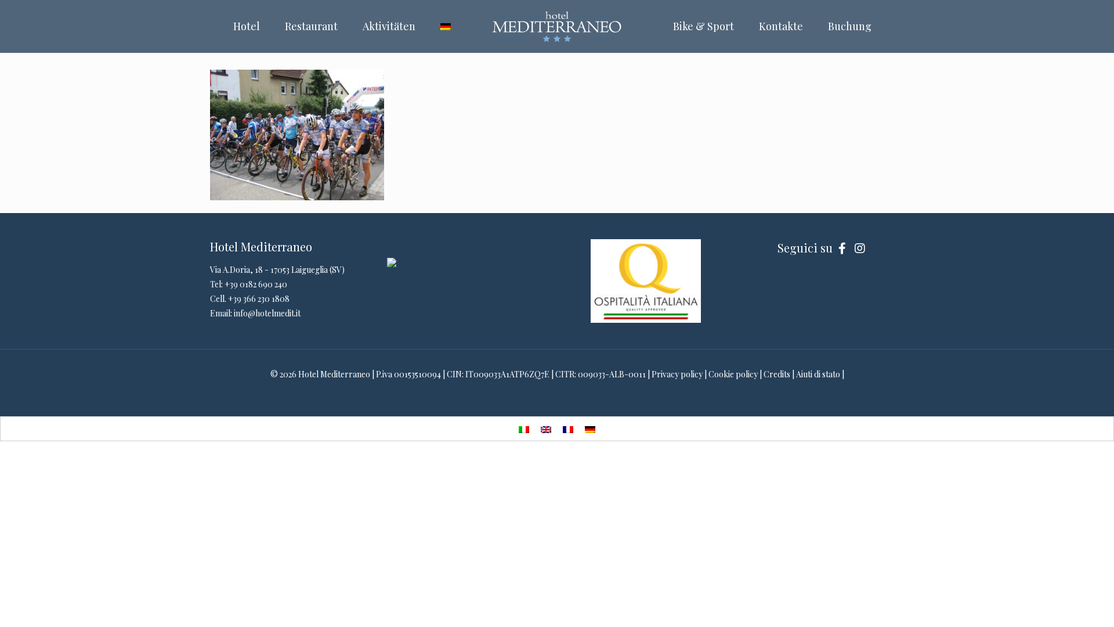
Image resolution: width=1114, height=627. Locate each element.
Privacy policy (677, 374)
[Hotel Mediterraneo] (556, 26)
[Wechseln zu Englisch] (546, 428)
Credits (777, 374)
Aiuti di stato (818, 374)
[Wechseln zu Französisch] (568, 428)
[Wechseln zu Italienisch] (524, 428)
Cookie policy (733, 374)
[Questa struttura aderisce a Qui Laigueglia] (391, 263)
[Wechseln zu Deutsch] (590, 428)
